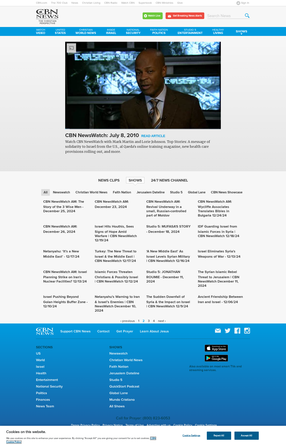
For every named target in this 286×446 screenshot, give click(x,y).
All (45, 192)
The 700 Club (59, 3)
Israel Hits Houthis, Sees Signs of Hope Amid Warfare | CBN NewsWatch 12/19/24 (116, 233)
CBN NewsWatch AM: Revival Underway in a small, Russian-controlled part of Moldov (166, 208)
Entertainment (190, 32)
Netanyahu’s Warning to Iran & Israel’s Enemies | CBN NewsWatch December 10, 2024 (117, 303)
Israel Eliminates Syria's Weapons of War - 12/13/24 (219, 254)
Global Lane (196, 192)
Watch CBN (128, 3)
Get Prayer (124, 331)
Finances (43, 400)
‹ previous (127, 321)
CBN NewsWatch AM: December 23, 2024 (112, 204)
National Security (49, 386)
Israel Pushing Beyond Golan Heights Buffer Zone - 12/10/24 (65, 301)
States (60, 32)
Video (40, 32)
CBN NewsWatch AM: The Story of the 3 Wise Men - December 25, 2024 (63, 206)
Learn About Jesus (154, 331)
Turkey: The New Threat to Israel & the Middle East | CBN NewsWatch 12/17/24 (115, 256)
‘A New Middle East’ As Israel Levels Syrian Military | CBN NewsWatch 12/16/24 (168, 256)
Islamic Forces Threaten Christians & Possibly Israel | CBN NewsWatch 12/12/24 (116, 276)
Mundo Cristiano (122, 400)
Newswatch (61, 192)
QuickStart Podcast (124, 386)
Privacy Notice (113, 425)
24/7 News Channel (169, 180)
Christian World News (91, 192)
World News (85, 32)
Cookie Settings (206, 425)
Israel (111, 32)
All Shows (117, 406)
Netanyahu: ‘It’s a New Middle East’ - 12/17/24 (61, 254)
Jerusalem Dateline (151, 192)
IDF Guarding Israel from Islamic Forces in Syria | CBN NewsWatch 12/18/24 (218, 231)
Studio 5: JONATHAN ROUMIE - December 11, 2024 (165, 276)
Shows (241, 31)
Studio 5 (176, 192)
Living (218, 32)
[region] (143, 436)
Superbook (145, 3)
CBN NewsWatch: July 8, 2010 (115, 135)
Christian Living (91, 3)
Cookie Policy (182, 425)
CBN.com (41, 3)
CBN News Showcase (226, 192)
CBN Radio (110, 3)
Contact (103, 331)
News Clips (108, 180)
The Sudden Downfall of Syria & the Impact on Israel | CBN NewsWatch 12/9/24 (168, 301)
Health (41, 373)
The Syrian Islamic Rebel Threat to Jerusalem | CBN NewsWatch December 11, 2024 (218, 278)
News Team (45, 406)
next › (162, 321)
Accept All (246, 435)
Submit (247, 15)
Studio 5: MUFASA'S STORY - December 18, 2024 (168, 229)
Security (133, 32)
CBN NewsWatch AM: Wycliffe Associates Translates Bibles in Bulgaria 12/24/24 (215, 208)
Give (180, 3)
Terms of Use (134, 425)
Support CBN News (75, 331)
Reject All (219, 435)
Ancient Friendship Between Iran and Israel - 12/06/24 (220, 299)
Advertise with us (159, 425)
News (74, 3)
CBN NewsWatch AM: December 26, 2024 (60, 229)
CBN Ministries (164, 3)
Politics (159, 32)
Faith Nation (122, 192)
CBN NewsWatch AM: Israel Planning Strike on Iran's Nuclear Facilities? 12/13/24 (65, 276)
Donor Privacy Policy (85, 425)
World (40, 360)
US (38, 353)
